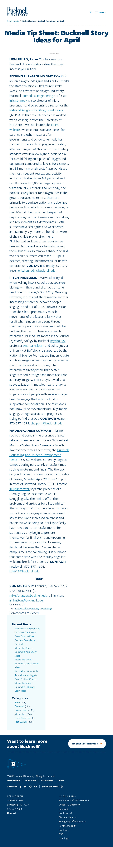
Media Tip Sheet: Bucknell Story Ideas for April (43, 21)
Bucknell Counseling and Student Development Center (39, 455)
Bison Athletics (67, 817)
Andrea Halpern (33, 345)
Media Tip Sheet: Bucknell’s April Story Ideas (26, 652)
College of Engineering (27, 608)
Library (63, 809)
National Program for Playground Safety (36, 110)
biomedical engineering (37, 95)
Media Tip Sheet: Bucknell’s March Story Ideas (27, 663)
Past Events (21, 722)
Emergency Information (71, 821)
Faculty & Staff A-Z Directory (74, 800)
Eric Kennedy (18, 100)
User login (64, 838)
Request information (85, 743)
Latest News (21, 710)
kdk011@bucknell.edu (24, 571)
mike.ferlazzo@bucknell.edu (28, 595)
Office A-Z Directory (69, 804)
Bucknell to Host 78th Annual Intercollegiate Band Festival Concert (26, 675)
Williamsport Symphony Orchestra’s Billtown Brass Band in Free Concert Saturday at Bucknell (27, 636)
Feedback (64, 830)
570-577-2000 (14, 809)
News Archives (22, 718)
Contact (11, 813)
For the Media (13, 21)
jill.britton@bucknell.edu (26, 600)
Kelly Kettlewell (19, 488)
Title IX (61, 780)
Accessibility (47, 780)
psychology (57, 340)
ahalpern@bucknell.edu (47, 423)
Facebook (62, 53)
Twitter (67, 53)
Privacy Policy (13, 780)
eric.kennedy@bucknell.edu (37, 270)
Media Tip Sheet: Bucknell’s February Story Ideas (25, 686)
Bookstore (64, 813)
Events (18, 702)
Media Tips (20, 714)
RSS (61, 834)
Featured (19, 706)
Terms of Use (30, 780)
